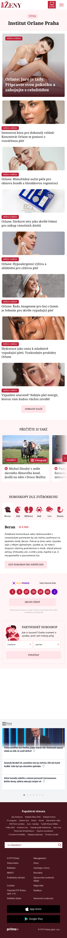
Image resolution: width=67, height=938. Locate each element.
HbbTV (10, 872)
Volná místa (12, 863)
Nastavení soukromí (43, 898)
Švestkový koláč (51, 834)
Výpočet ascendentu (44, 831)
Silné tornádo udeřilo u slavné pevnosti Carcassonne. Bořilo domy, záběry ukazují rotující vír (30, 780)
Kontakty (38, 872)
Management (40, 858)
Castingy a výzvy (42, 867)
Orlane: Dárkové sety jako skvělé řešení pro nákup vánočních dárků (29, 223)
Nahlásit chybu (14, 898)
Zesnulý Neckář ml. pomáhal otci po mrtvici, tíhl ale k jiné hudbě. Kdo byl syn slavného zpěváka (32, 764)
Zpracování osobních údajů (44, 879)
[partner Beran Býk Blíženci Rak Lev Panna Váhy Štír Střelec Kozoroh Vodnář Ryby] (47, 644)
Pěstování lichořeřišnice (24, 831)
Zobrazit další (33, 409)
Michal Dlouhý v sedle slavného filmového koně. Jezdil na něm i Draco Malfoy (25, 473)
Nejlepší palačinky (35, 834)
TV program (12, 820)
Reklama (11, 867)
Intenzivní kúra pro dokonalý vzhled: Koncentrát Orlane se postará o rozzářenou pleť (28, 137)
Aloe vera (57, 827)
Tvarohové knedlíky (17, 834)
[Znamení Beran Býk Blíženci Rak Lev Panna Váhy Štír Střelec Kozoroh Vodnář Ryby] (18, 644)
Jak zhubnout (17, 817)
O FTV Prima (13, 858)
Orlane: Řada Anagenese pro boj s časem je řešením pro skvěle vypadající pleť (30, 308)
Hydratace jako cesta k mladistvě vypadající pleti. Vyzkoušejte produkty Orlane (29, 353)
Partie (33, 820)
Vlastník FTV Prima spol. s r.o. (16, 892)
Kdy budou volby (53, 820)
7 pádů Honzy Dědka (49, 824)
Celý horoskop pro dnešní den (25, 564)
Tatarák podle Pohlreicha (40, 827)
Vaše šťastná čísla (47, 583)
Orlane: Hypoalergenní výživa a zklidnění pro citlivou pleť (24, 266)
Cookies (11, 885)
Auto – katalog (32, 824)
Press (36, 863)
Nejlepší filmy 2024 (33, 817)
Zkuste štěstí (32, 602)
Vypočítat (33, 655)
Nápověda (38, 885)
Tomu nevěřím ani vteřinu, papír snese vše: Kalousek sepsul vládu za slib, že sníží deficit (33, 749)
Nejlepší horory (49, 817)
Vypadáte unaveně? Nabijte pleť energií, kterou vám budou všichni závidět (30, 397)
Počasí (41, 820)
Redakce (38, 890)
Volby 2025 (10, 827)
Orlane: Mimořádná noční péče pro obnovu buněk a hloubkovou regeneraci (30, 181)
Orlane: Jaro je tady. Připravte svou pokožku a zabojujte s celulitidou (30, 84)
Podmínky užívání (16, 877)
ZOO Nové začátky (16, 824)
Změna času (24, 820)
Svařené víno (22, 827)
